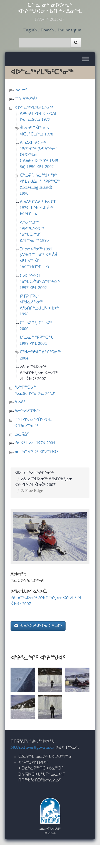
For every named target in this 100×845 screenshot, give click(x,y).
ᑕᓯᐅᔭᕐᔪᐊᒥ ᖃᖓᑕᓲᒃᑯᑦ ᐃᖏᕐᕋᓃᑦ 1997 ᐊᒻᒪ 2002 (40, 282)
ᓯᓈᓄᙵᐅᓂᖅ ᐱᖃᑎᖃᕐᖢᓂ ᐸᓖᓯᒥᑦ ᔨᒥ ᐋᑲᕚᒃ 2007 (39, 373)
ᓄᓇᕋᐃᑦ (21, 434)
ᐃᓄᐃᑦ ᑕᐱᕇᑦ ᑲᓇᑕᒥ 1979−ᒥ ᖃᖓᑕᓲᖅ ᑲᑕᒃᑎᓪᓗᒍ (38, 208)
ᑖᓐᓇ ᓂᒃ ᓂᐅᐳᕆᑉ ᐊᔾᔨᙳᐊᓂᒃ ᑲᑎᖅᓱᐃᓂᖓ (50, 12)
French (47, 30)
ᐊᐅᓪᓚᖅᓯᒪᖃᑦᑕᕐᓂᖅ (33, 108)
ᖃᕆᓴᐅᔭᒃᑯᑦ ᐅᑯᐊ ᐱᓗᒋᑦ (40, 626)
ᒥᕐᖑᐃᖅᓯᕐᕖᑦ (26, 99)
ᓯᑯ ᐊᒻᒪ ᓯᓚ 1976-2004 (34, 443)
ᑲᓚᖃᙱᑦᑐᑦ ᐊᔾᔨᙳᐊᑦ (36, 452)
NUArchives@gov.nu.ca (32, 748)
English (30, 30)
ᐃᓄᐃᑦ (20, 402)
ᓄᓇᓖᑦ (20, 90)
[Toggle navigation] (85, 59)
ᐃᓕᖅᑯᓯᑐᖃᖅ (27, 411)
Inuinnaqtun (69, 30)
